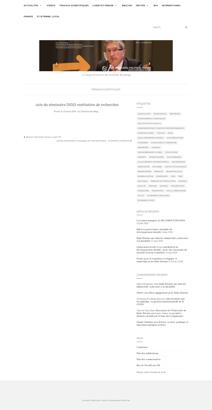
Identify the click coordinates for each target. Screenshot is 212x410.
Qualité (142, 186)
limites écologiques (175, 167)
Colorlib (104, 400)
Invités (140, 5)
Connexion (142, 347)
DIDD (170, 133)
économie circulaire (158, 196)
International (171, 5)
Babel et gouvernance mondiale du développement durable (154, 230)
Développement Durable (151, 138)
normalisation (145, 176)
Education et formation (163, 143)
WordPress (125, 400)
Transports (158, 191)
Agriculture (144, 114)
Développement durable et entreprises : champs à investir (93, 141)
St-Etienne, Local (48, 16)
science (164, 186)
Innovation (143, 167)
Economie (143, 143)
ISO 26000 (157, 167)
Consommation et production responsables (161, 128)
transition (143, 191)
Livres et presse (102, 5)
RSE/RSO (153, 186)
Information (178, 162)
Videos (51, 5)
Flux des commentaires (148, 359)
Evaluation (171, 152)
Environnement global (150, 152)
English (127, 5)
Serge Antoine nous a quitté (43, 137)
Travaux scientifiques (74, 5)
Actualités (31, 5)
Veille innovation (176, 191)
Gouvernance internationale (153, 162)
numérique (162, 176)
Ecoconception (175, 138)
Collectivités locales (149, 123)
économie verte (146, 200)
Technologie (177, 186)
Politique (143, 181)
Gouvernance (174, 157)
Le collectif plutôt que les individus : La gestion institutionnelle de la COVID (161, 301)
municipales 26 (174, 171)
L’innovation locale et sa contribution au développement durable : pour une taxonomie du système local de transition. (162, 250)
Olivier (140, 292)
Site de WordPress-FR (148, 365)
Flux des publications (147, 353)
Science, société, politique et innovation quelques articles (162, 323)
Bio (156, 5)
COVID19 (161, 133)
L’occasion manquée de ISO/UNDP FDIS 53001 (161, 220)
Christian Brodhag (89, 111)
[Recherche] (186, 27)
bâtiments (175, 114)
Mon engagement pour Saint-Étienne (168, 292)
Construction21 (146, 133)
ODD (173, 176)
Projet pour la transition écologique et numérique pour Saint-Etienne (157, 260)
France (28, 16)
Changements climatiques (151, 119)
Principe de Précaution (163, 181)
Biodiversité (160, 114)
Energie (156, 147)
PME (180, 176)
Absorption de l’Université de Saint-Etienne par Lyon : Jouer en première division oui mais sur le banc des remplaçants (161, 313)
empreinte (143, 147)
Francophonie (156, 157)
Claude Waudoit (145, 322)
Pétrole (183, 181)
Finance (142, 157)
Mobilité (158, 171)
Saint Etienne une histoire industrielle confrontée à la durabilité (161, 285)
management (144, 171)
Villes (141, 196)
